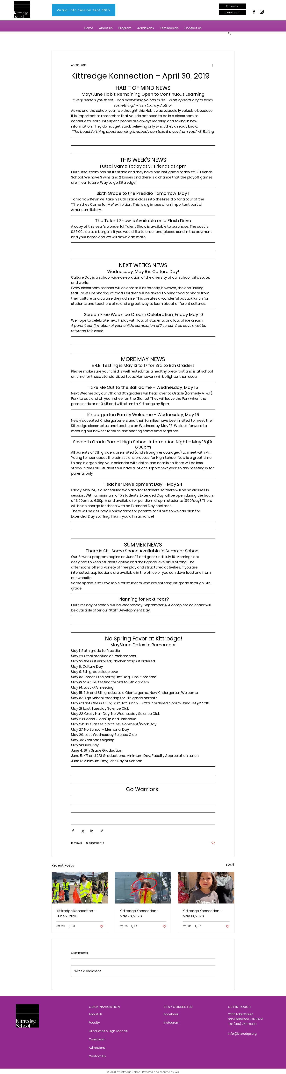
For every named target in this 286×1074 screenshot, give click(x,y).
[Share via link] (101, 831)
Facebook (171, 1014)
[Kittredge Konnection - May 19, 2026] (206, 887)
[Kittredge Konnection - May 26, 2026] (143, 887)
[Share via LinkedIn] (92, 831)
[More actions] (212, 65)
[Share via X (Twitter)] (82, 831)
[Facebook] (254, 11)
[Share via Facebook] (73, 831)
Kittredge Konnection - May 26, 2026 (139, 913)
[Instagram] (261, 11)
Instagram (171, 1022)
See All (230, 865)
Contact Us (97, 1056)
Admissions (97, 1047)
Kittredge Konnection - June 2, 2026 (76, 913)
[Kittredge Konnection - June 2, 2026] (80, 887)
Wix (177, 1072)
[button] (106, 28)
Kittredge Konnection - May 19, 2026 (202, 913)
